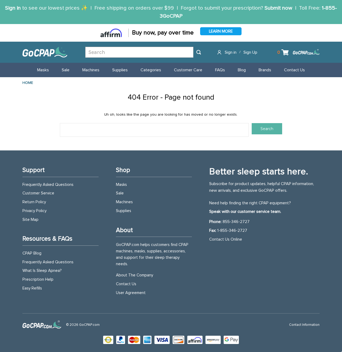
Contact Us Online (225, 239)
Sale (65, 70)
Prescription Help (37, 279)
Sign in (13, 8)
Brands (265, 70)
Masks (43, 70)
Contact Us (294, 70)
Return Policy (34, 202)
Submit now (278, 8)
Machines (90, 70)
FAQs (220, 70)
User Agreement (131, 293)
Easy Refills (32, 288)
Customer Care (188, 70)
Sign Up (250, 52)
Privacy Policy (34, 211)
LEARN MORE (221, 31)
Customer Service (38, 193)
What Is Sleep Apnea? (42, 271)
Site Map (30, 220)
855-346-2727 (236, 222)
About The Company (134, 275)
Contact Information (304, 325)
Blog (242, 70)
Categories (151, 70)
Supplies (120, 70)
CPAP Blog (31, 253)
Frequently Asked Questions (47, 185)
